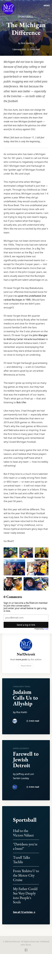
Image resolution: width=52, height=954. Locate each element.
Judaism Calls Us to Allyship (25, 697)
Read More (26, 665)
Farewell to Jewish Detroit (26, 759)
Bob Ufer (21, 402)
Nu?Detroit (26, 654)
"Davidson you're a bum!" (25, 846)
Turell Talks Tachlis (21, 859)
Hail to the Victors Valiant (23, 833)
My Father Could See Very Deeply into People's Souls (25, 895)
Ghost (28, 944)
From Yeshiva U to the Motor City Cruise (26, 875)
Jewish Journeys (21, 748)
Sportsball (25, 16)
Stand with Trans (21, 686)
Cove (46, 629)
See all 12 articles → (24, 912)
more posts (21, 659)
